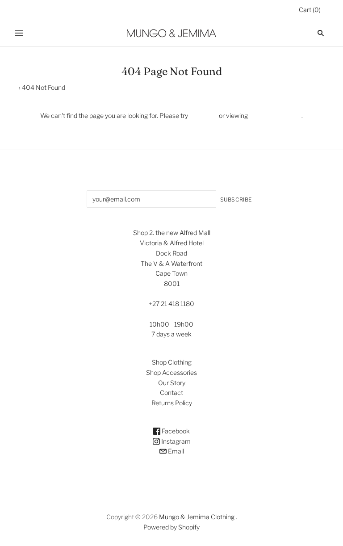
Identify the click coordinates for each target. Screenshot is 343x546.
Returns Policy (171, 403)
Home (8, 87)
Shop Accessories (171, 372)
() (310, 9)
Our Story (171, 382)
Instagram (175, 441)
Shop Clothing (172, 362)
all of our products (274, 115)
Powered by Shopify (171, 527)
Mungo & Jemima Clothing (196, 517)
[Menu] (18, 33)
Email (175, 451)
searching (203, 115)
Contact (171, 392)
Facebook (175, 431)
